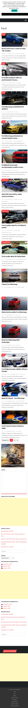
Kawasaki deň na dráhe (7, 531)
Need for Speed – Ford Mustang (13, 398)
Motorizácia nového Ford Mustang (14, 312)
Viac (17, 170)
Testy (15, 691)
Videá (19, 83)
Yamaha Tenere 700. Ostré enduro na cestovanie (13, 539)
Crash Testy (5, 211)
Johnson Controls (14, 703)
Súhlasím (14, 10)
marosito (5, 374)
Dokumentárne (5, 232)
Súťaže (14, 695)
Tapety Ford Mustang (9, 284)
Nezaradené (21, 53)
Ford (3, 34)
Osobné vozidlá (14, 697)
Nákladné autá (15, 701)
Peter (4, 53)
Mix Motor (18, 689)
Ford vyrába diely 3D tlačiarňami (13, 256)
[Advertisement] (14, 512)
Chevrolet (4, 180)
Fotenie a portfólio (15, 706)
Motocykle (14, 699)
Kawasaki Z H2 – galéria (7, 547)
